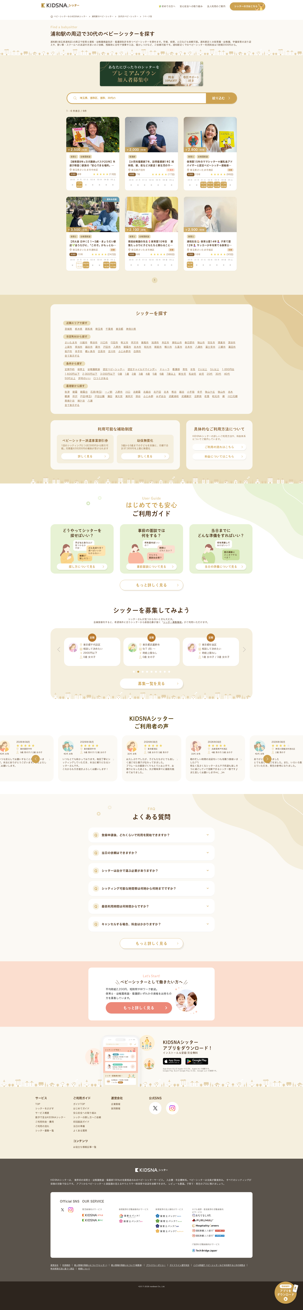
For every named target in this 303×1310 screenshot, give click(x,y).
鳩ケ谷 (81, 401)
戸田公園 (100, 396)
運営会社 (54, 1265)
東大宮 (119, 396)
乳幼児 (192, 374)
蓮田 (109, 396)
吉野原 (198, 396)
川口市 (104, 342)
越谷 (181, 392)
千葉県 (109, 329)
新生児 (182, 374)
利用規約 (66, 1265)
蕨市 (97, 347)
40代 (227, 374)
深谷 (138, 396)
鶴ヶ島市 (90, 351)
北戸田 (157, 392)
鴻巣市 (221, 342)
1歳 (127, 374)
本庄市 (165, 342)
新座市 (158, 347)
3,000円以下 (107, 374)
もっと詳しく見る (151, 943)
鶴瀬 (67, 396)
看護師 (176, 369)
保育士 (81, 369)
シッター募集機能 (172, 622)
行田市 (114, 342)
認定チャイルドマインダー (142, 369)
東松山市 (177, 342)
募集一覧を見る (151, 683)
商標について (84, 1269)
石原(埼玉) (96, 392)
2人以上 (202, 369)
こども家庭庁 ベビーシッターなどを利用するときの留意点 (219, 1265)
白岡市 (137, 351)
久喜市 (178, 347)
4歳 (148, 374)
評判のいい (84, 378)
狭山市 (201, 342)
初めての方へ (168, 6)
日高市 (101, 351)
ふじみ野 (148, 396)
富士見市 (210, 347)
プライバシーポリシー (156, 1265)
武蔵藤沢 (186, 396)
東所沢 (129, 396)
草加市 (78, 347)
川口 (127, 392)
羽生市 (211, 342)
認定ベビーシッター (114, 369)
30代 (218, 374)
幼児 (201, 374)
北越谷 (147, 392)
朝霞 (74, 392)
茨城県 (68, 329)
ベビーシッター (141, 42)
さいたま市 (71, 342)
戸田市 (107, 347)
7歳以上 (171, 374)
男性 (185, 369)
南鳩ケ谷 (70, 401)
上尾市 (68, 347)
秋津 (67, 392)
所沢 (74, 396)
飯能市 (145, 342)
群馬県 (89, 329)
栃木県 (78, 329)
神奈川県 (131, 329)
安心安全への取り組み (191, 6)
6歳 (162, 374)
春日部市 (190, 342)
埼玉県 (99, 329)
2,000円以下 (89, 374)
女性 (192, 369)
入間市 (117, 347)
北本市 (188, 347)
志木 (230, 392)
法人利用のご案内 (216, 6)
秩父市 (124, 342)
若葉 (206, 396)
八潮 (90, 401)
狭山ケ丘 (210, 392)
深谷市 (231, 342)
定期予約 (70, 369)
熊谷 (174, 392)
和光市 (148, 347)
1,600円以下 (72, 374)
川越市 (83, 342)
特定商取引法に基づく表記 (62, 1269)
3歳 (141, 374)
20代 (210, 374)
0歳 (120, 374)
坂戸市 (68, 351)
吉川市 (112, 351)
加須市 (155, 342)
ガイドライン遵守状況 (179, 1265)
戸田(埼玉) (86, 396)
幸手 (199, 392)
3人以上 (214, 369)
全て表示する (72, 356)
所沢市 (134, 342)
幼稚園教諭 (94, 369)
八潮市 (199, 347)
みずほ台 (161, 396)
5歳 (155, 374)
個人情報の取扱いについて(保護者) (126, 1265)
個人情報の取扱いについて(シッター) (90, 1265)
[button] (134, 672)
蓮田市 (232, 347)
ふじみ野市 (124, 351)
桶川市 (168, 347)
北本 (166, 392)
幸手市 (78, 351)
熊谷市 (94, 342)
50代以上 (70, 378)
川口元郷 (233, 396)
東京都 (119, 329)
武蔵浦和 (174, 396)
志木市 (137, 347)
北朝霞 (137, 392)
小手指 (190, 392)
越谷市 (89, 347)
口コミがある (100, 378)
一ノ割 (108, 392)
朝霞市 (127, 347)
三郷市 (222, 347)
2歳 (134, 374)
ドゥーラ (165, 369)
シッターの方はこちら (246, 6)
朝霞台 (84, 392)
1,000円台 (228, 369)
